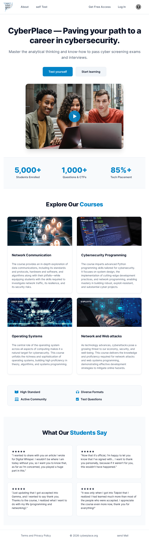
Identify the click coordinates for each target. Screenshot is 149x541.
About (25, 7)
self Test (41, 7)
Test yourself (58, 71)
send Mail (122, 535)
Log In (122, 7)
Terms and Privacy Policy (36, 535)
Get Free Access (100, 7)
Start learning (91, 71)
